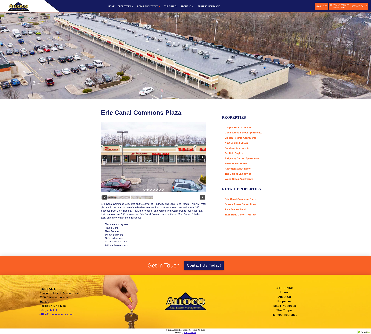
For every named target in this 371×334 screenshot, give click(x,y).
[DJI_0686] (134, 197)
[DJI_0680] (119, 197)
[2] (148, 190)
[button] (104, 157)
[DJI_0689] (149, 197)
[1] (144, 190)
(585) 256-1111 (49, 310)
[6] (160, 190)
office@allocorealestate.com (56, 314)
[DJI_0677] (112, 197)
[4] (154, 190)
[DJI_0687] (141, 197)
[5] (157, 190)
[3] (151, 190)
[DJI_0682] (126, 197)
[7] (163, 190)
